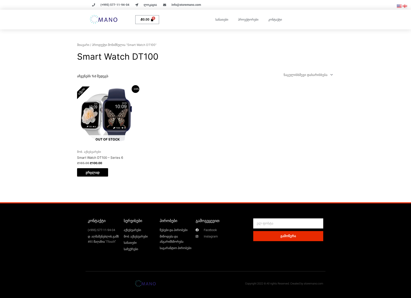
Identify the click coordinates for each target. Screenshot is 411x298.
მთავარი (83, 45)
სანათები (221, 19)
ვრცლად (93, 172)
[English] (399, 6)
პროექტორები (248, 19)
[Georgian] (405, 6)
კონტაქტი (275, 19)
